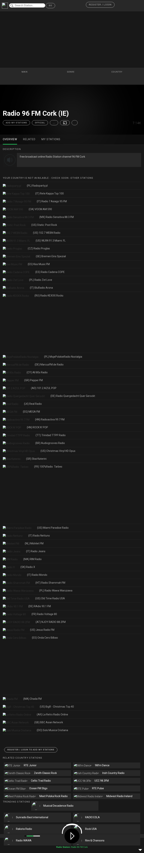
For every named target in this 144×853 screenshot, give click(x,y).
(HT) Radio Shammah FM (50, 582)
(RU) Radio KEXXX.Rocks (48, 295)
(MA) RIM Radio (32, 559)
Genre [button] (71, 72)
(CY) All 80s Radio (37, 372)
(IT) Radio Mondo (37, 574)
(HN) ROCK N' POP (37, 427)
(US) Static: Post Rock (44, 224)
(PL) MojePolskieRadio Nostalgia (63, 356)
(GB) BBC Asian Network (48, 722)
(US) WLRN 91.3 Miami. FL (51, 240)
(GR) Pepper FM (33, 380)
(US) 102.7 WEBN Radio (46, 232)
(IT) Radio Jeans (35, 551)
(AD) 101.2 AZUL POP (43, 388)
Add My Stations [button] (16, 123)
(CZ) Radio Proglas (39, 248)
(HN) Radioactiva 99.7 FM (49, 419)
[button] (100, 5)
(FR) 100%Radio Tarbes (48, 466)
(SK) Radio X (27, 566)
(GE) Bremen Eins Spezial (51, 256)
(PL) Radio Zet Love (40, 279)
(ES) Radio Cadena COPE (50, 271)
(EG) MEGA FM (31, 411)
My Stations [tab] (50, 139)
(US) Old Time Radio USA (50, 598)
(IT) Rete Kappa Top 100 (49, 193)
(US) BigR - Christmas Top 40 (57, 706)
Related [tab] (29, 139)
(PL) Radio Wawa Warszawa (55, 590)
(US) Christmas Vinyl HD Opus (57, 450)
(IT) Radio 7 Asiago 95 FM (52, 201)
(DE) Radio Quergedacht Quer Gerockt (72, 395)
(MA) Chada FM (32, 698)
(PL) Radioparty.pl (37, 185)
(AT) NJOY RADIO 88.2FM (51, 621)
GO (50, 5)
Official (40, 123)
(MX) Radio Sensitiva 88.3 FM (56, 217)
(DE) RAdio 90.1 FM (39, 606)
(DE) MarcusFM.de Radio (49, 364)
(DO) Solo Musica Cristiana (52, 730)
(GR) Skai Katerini (36, 458)
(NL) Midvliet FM (34, 543)
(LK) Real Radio (33, 403)
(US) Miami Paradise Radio (53, 527)
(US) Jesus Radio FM (42, 629)
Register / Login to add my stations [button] (30, 750)
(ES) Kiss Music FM (39, 264)
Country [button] (117, 72)
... (54, 123)
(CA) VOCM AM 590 (40, 209)
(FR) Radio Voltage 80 (44, 614)
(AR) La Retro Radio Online (52, 714)
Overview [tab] (10, 139)
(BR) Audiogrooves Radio (50, 443)
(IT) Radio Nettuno (39, 535)
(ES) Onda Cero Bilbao (45, 637)
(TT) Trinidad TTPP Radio (51, 435)
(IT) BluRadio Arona (41, 287)
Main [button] (25, 72)
